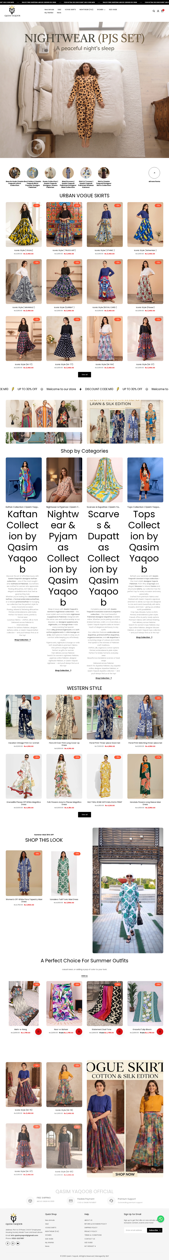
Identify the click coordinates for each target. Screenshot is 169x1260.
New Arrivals (50, 1220)
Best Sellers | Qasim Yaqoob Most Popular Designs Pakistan (32, 184)
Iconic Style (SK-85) (64, 1171)
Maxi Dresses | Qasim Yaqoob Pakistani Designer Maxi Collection (68, 184)
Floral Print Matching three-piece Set (145, 743)
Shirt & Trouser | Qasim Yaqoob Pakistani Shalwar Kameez (86, 184)
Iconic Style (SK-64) (105, 364)
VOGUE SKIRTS (50, 1227)
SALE (47, 1224)
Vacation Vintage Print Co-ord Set (23, 743)
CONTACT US (89, 1239)
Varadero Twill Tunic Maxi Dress (64, 899)
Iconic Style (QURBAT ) (64, 307)
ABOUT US (88, 1220)
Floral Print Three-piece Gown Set (104, 743)
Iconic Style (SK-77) (64, 364)
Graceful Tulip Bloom (142, 1029)
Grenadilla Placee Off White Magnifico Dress (24, 803)
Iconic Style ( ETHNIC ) (105, 250)
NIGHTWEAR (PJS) (52, 1231)
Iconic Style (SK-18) (64, 1110)
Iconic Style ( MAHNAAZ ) (24, 307)
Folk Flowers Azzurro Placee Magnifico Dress (64, 803)
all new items (154, 181)
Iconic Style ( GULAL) (23, 250)
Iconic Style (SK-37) (145, 364)
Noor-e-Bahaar (61, 1029)
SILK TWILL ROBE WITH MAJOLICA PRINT (104, 802)
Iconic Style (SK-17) (23, 364)
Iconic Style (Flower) (145, 307)
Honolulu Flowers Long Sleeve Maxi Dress (145, 803)
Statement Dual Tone (101, 1029)
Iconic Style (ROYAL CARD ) (105, 307)
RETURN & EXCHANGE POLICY (95, 1224)
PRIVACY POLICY (90, 1231)
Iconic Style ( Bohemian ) (145, 250)
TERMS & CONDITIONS (93, 1235)
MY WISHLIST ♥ (90, 1246)
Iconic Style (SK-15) (23, 1110)
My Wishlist (49, 1242)
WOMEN (48, 1235)
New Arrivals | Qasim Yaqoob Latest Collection (15, 183)
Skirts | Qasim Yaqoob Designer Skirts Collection (103, 183)
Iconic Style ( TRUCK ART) (64, 250)
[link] (128, 890)
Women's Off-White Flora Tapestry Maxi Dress (24, 900)
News (47, 1246)
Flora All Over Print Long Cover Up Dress (64, 744)
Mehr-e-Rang (20, 1029)
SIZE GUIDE (49, 1239)
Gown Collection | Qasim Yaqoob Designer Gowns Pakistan (50, 184)
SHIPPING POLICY (90, 1227)
